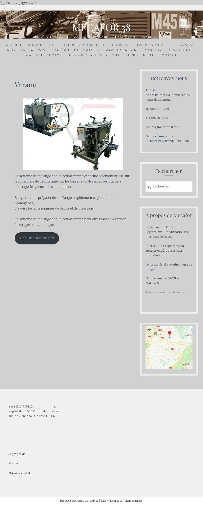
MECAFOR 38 (101, 27)
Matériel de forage (75, 50)
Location (152, 50)
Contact (168, 55)
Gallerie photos (44, 55)
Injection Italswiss (27, 50)
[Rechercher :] (169, 186)
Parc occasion (121, 50)
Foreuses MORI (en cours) (161, 45)
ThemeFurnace (133, 500)
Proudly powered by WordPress (79, 500)
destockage (180, 50)
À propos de (41, 45)
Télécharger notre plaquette (165, 292)
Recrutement (139, 55)
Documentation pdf (37, 238)
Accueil (14, 45)
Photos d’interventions (94, 55)
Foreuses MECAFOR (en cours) (92, 45)
